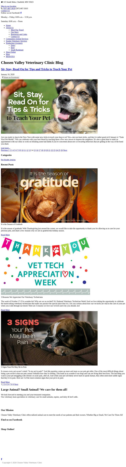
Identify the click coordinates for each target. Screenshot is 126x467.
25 (59, 150)
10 (23, 150)
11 (25, 150)
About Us (10, 28)
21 (49, 150)
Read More (5, 235)
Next (65, 150)
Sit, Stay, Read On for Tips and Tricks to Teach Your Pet (36, 69)
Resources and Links (19, 34)
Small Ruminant (17, 50)
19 (45, 150)
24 (57, 150)
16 (37, 150)
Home (8, 25)
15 (35, 150)
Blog (8, 54)
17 (40, 150)
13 (30, 150)
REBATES (10, 56)
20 (47, 150)
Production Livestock (14, 43)
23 (54, 150)
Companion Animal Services (17, 39)
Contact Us (5, 11)
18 (42, 150)
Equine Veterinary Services (16, 41)
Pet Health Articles (8, 160)
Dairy (13, 45)
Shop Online (11, 52)
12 (27, 150)
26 (62, 150)
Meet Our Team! (17, 30)
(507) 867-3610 (9, 8)
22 (52, 150)
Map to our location (8, 6)
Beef (13, 48)
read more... (5, 148)
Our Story (15, 32)
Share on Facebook (11, 77)
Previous (4, 150)
